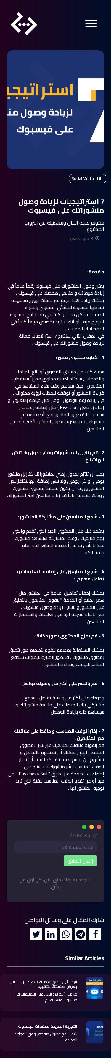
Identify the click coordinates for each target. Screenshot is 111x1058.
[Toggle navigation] (91, 24)
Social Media (83, 178)
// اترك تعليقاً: (83, 835)
